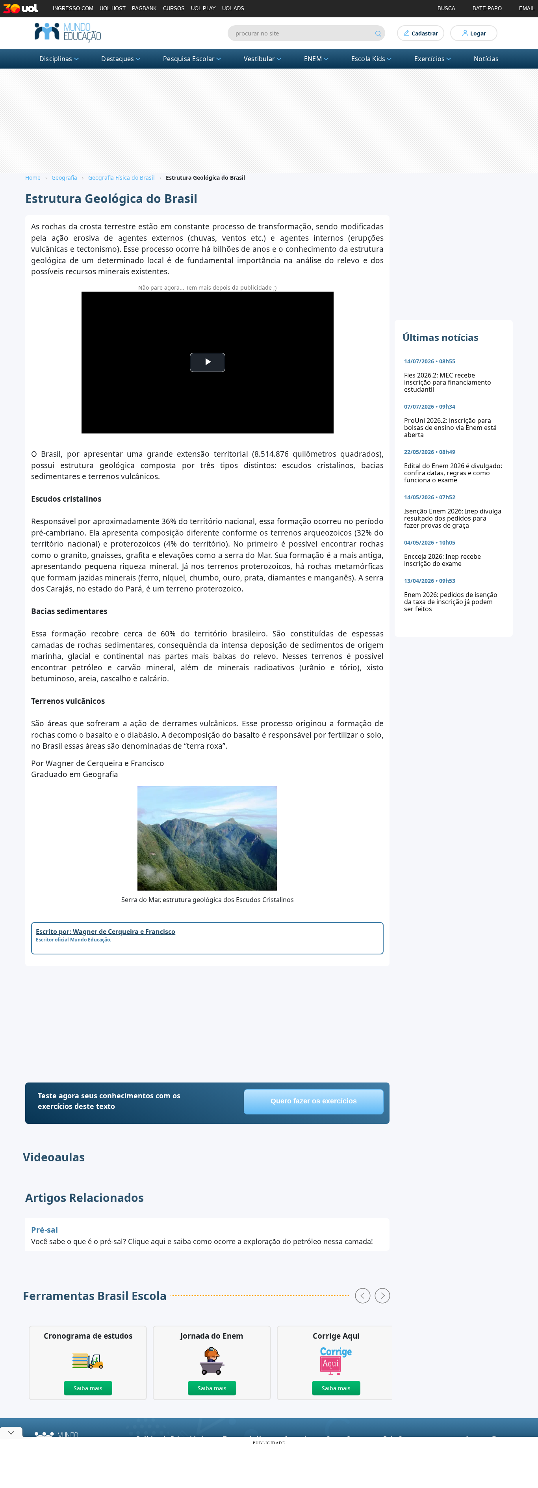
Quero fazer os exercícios (314, 1101)
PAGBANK (144, 8)
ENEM (313, 58)
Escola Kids (368, 58)
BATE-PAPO (487, 8)
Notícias (486, 58)
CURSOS (174, 8)
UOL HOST (113, 8)
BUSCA (446, 8)
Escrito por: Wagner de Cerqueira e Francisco (105, 931)
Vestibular (259, 58)
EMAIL (527, 8)
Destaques (117, 58)
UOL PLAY (203, 8)
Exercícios (429, 58)
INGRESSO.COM (73, 8)
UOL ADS (233, 8)
